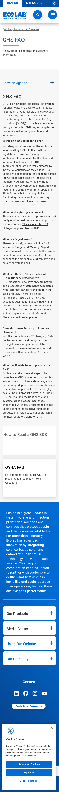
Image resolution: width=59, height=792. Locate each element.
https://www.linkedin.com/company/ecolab (16, 693)
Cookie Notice (29, 755)
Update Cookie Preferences (28, 706)
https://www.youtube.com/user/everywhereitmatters (44, 693)
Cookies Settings (29, 781)
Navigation (15, 83)
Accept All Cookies (29, 764)
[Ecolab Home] (13, 15)
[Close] (52, 728)
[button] (37, 14)
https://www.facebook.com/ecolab (25, 693)
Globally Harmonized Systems (21, 29)
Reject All (29, 772)
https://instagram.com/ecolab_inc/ (35, 693)
